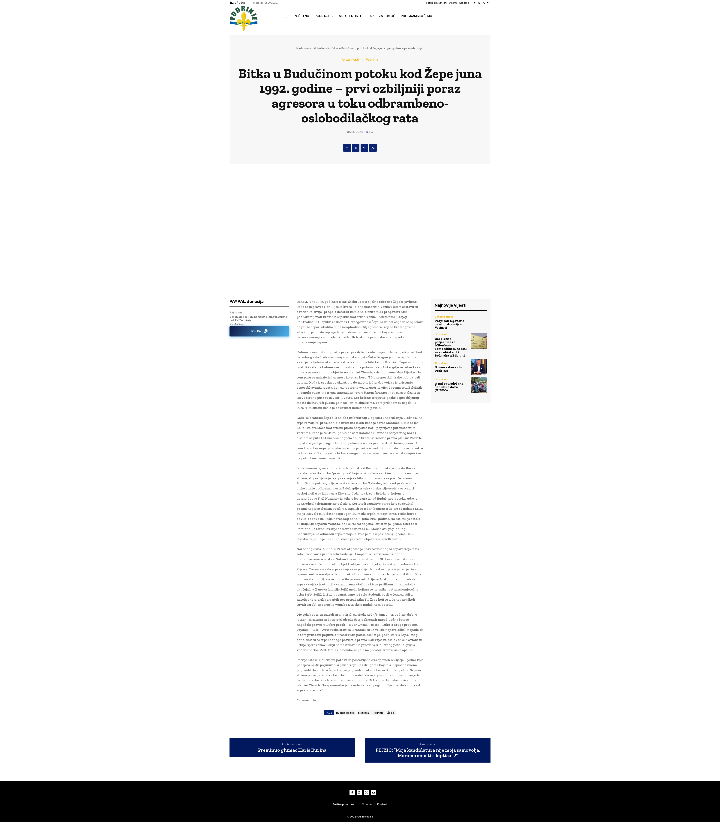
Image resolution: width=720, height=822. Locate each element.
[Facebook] (474, 3)
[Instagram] (479, 3)
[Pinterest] (364, 148)
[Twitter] (484, 3)
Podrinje (372, 59)
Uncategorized (444, 316)
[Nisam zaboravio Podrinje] (479, 367)
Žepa (390, 712)
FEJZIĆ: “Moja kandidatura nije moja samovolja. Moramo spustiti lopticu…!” (428, 752)
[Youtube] (488, 3)
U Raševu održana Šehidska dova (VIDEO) (449, 386)
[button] (288, 24)
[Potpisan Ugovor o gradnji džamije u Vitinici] (479, 322)
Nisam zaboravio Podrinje (448, 369)
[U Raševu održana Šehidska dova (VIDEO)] (479, 385)
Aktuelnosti (321, 48)
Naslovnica (303, 48)
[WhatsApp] (373, 148)
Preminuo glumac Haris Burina (292, 750)
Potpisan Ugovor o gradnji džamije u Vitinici (449, 324)
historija (363, 712)
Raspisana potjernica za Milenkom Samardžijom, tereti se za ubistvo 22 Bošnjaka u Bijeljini (451, 346)
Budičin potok (345, 712)
